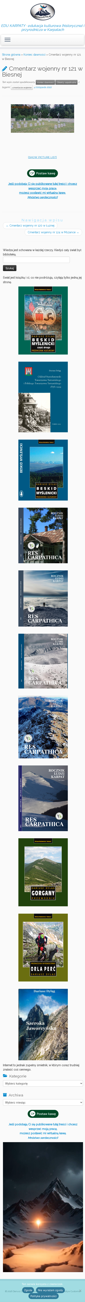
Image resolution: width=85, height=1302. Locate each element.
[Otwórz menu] (7, 40)
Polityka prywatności (43, 1296)
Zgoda (28, 1290)
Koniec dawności (34, 54)
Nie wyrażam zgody (50, 1290)
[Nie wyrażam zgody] (80, 1291)
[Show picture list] (42, 157)
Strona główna (11, 54)
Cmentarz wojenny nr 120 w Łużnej (30, 225)
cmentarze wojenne (21, 87)
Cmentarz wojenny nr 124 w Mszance (53, 232)
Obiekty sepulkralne (66, 82)
